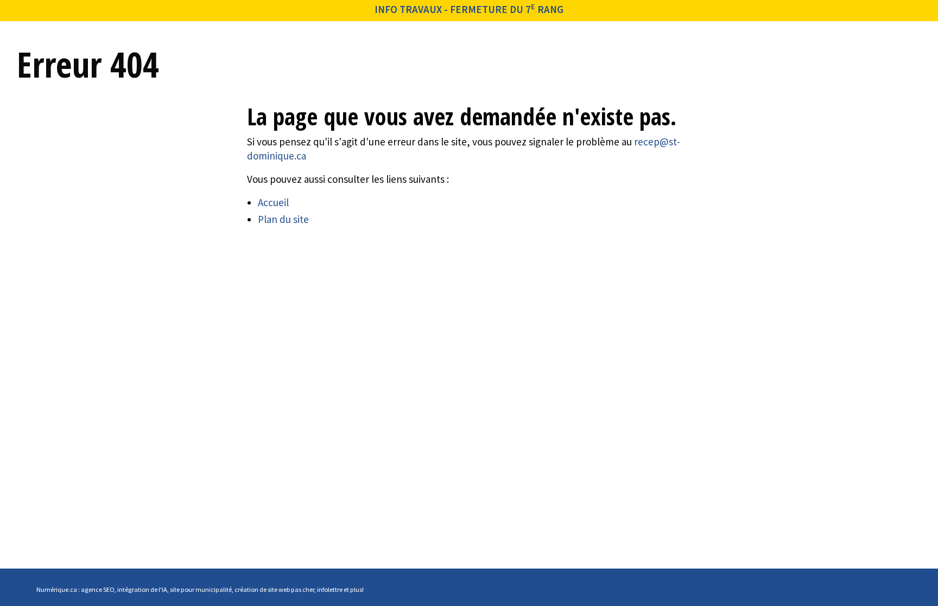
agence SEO (98, 589)
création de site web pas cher (274, 589)
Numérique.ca (56, 589)
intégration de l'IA (142, 589)
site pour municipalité (201, 589)
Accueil (273, 202)
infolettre (330, 589)
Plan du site (283, 219)
